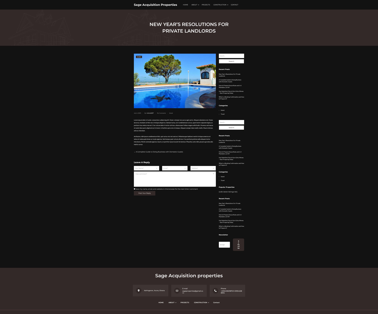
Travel (223, 114)
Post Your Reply (144, 193)
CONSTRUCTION (219, 5)
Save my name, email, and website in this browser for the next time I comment (167, 189)
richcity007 (150, 113)
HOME (185, 5)
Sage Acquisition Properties (155, 5)
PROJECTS (206, 5)
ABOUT (194, 5)
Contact (234, 5)
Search (231, 61)
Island (171, 113)
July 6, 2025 (137, 113)
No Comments (161, 113)
